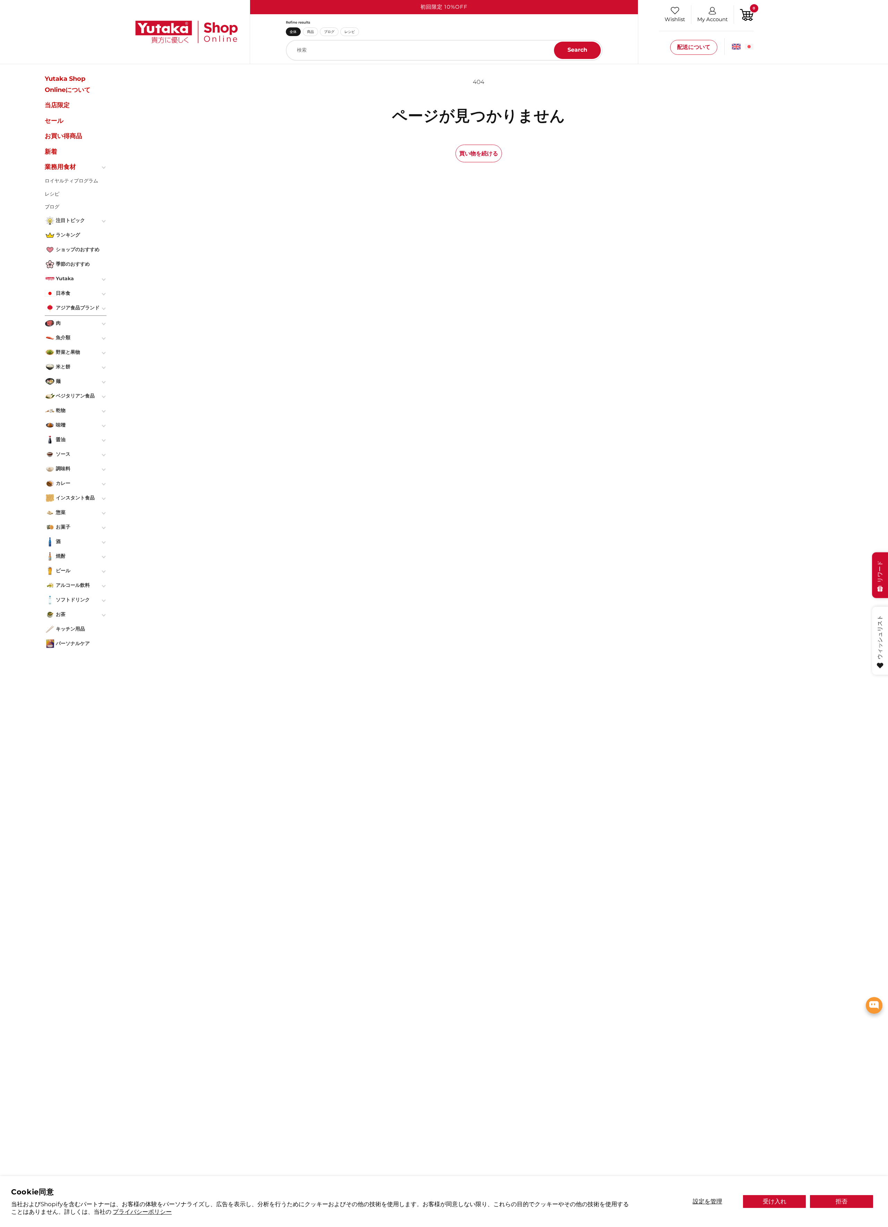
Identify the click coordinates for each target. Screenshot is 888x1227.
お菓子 (63, 527)
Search (577, 49)
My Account (712, 19)
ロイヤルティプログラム (71, 181)
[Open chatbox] (874, 1005)
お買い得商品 (63, 136)
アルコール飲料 (73, 585)
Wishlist (675, 19)
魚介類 (63, 337)
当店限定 (57, 105)
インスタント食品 (75, 498)
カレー (63, 483)
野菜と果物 (68, 352)
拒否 (841, 1201)
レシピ (349, 31)
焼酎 (61, 556)
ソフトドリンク (73, 600)
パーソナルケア (73, 643)
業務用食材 (60, 167)
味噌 (61, 425)
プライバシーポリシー (142, 1211)
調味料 (63, 468)
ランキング (68, 235)
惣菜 (61, 512)
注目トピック (70, 220)
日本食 (63, 293)
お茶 (61, 614)
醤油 (61, 439)
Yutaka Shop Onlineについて (68, 84)
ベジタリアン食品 (75, 396)
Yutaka (65, 278)
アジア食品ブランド (78, 307)
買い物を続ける (478, 153)
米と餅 (63, 366)
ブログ (329, 31)
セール (54, 121)
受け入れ (774, 1201)
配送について (693, 47)
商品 (310, 31)
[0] (747, 14)
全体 (293, 31)
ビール (63, 570)
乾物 (61, 410)
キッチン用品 (70, 629)
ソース (63, 454)
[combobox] (444, 50)
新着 (51, 151)
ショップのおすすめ (78, 249)
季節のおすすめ (73, 264)
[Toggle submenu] (104, 166)
